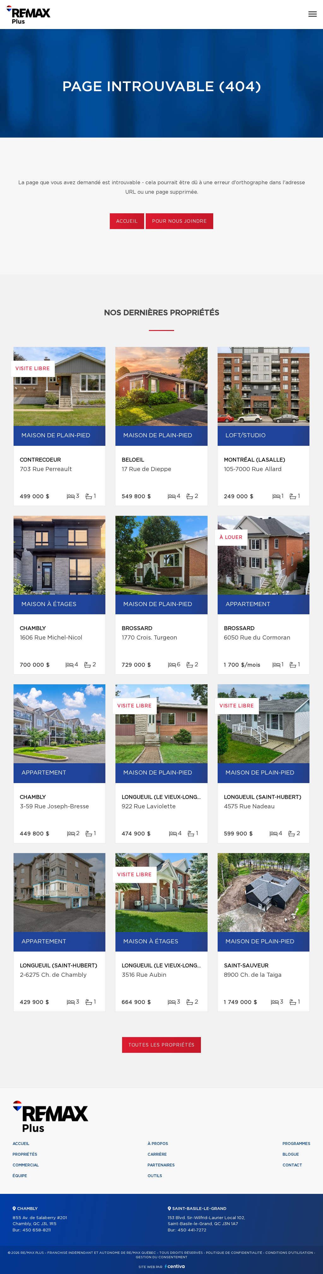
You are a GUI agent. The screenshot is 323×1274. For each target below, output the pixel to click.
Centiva (175, 1266)
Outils (155, 1176)
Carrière (157, 1154)
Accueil (127, 221)
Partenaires (161, 1165)
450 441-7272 (192, 1230)
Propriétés (25, 1154)
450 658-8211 (36, 1230)
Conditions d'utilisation (289, 1252)
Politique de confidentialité (234, 1252)
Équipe (20, 1176)
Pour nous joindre (179, 221)
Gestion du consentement (161, 1257)
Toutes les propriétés (161, 1045)
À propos (158, 1144)
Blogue (291, 1154)
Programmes (296, 1144)
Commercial (26, 1165)
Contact (292, 1165)
